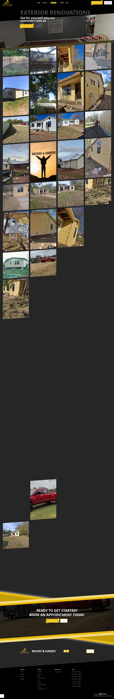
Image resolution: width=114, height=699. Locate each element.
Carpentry (40, 673)
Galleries (22, 674)
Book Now (90, 651)
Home (21, 672)
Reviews (22, 676)
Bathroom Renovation (42, 684)
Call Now (108, 2)
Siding (39, 680)
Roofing (39, 676)
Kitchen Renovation (41, 678)
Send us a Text (97, 2)
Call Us (39, 26)
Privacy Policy (109, 696)
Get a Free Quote (27, 26)
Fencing (39, 682)
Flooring (39, 686)
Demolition (40, 671)
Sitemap (22, 679)
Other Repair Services (42, 688)
